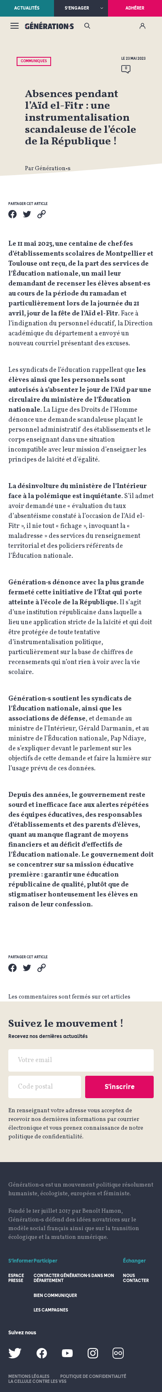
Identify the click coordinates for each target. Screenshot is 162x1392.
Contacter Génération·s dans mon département (74, 1278)
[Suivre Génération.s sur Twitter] (15, 1357)
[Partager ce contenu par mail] (41, 214)
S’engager (77, 7)
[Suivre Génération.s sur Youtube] (67, 1356)
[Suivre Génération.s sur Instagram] (93, 1357)
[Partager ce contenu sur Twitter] (27, 214)
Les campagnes (51, 1309)
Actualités (26, 7)
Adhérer (134, 7)
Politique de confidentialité (93, 1376)
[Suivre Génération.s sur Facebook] (42, 1357)
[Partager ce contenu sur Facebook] (12, 214)
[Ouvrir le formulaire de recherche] (87, 26)
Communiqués (34, 61)
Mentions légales (28, 1376)
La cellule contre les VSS (37, 1381)
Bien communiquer (55, 1295)
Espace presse (16, 1278)
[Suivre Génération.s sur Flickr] (118, 1357)
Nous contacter (136, 1278)
